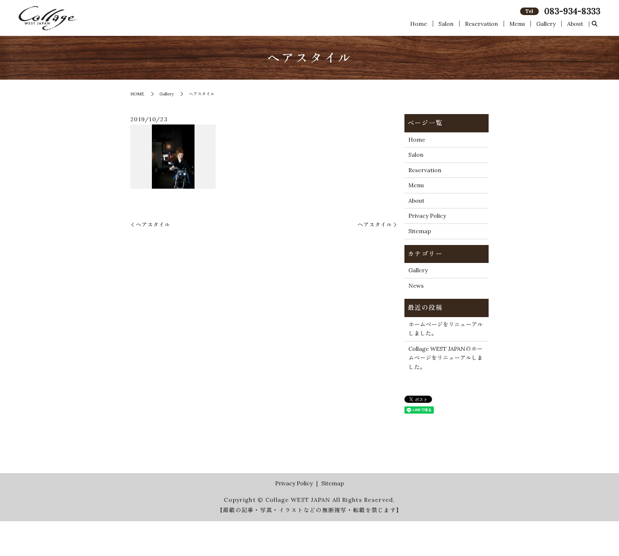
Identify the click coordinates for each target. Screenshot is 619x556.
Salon (446, 23)
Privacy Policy (427, 215)
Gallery (546, 23)
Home (418, 23)
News (416, 285)
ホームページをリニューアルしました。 (445, 329)
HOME (137, 93)
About (575, 23)
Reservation (481, 23)
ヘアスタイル (153, 224)
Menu (517, 23)
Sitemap (419, 231)
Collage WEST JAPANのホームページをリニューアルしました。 (445, 358)
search (594, 24)
